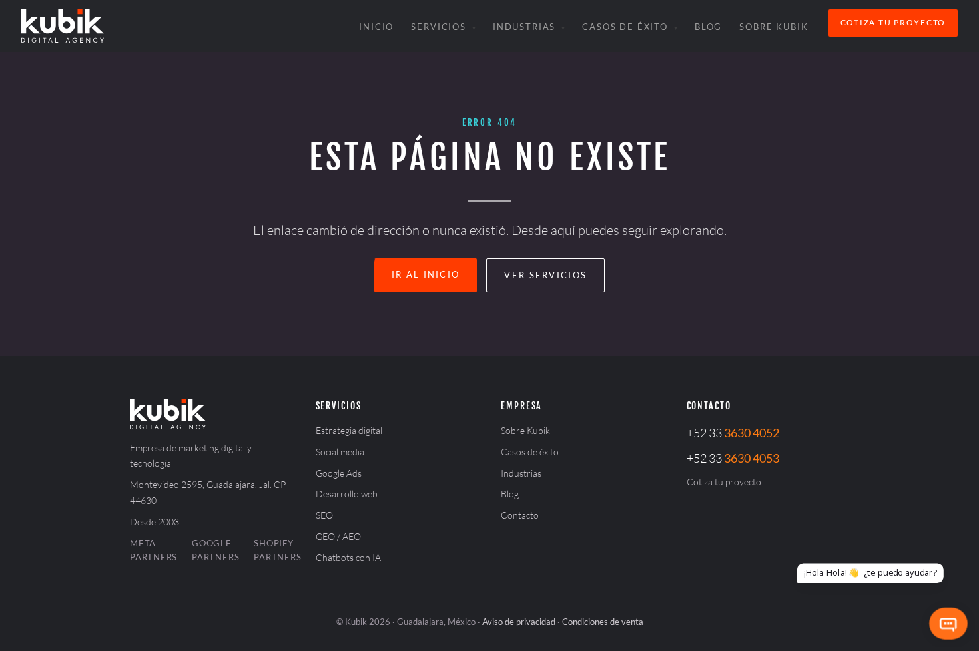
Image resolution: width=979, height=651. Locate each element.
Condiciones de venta (602, 621)
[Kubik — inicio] (62, 26)
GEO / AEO (338, 536)
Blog (708, 26)
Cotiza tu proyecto (893, 22)
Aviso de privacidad (518, 621)
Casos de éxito (625, 26)
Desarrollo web (347, 493)
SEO (324, 515)
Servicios (438, 26)
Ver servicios (545, 275)
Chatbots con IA (348, 557)
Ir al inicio (426, 274)
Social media (340, 451)
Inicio (376, 26)
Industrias (524, 26)
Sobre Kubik (773, 26)
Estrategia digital (349, 430)
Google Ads (339, 473)
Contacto (520, 515)
